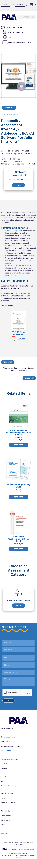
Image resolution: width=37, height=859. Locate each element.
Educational (14, 32)
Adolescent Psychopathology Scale (18, 538)
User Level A (9, 108)
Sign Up (20, 5)
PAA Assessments (7, 728)
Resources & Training (8, 786)
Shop (3, 825)
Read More (18, 445)
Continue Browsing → (9, 114)
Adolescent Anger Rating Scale (18, 486)
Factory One (14, 855)
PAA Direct (4, 768)
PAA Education (6, 751)
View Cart (7, 362)
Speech (11, 37)
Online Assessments (18, 42)
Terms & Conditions (8, 802)
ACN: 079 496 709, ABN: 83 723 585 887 (21, 849)
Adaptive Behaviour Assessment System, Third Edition (18, 432)
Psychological (14, 27)
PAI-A (31, 218)
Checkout (29, 378)
